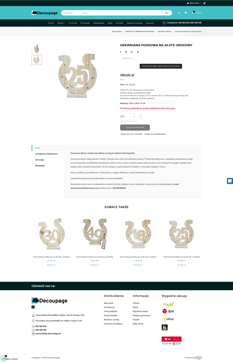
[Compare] (179, 12)
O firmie (136, 303)
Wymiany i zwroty (111, 320)
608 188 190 (196, 23)
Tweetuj (126, 51)
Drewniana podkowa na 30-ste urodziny (51, 257)
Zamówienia (109, 307)
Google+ (132, 51)
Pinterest (138, 51)
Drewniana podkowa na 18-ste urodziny (138, 257)
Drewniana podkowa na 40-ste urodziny (94, 257)
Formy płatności (111, 311)
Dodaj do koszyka (135, 127)
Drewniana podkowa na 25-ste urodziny (181, 257)
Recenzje (40, 166)
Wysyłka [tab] (39, 160)
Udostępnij (120, 51)
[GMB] (230, 181)
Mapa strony (138, 324)
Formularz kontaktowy (113, 324)
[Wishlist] (186, 12)
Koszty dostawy (110, 315)
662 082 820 (183, 23)
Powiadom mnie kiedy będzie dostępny (161, 66)
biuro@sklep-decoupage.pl (48, 334)
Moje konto (108, 303)
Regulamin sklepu (140, 311)
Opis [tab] (37, 148)
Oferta (135, 307)
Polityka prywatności (141, 315)
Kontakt (136, 320)
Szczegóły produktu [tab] (46, 154)
